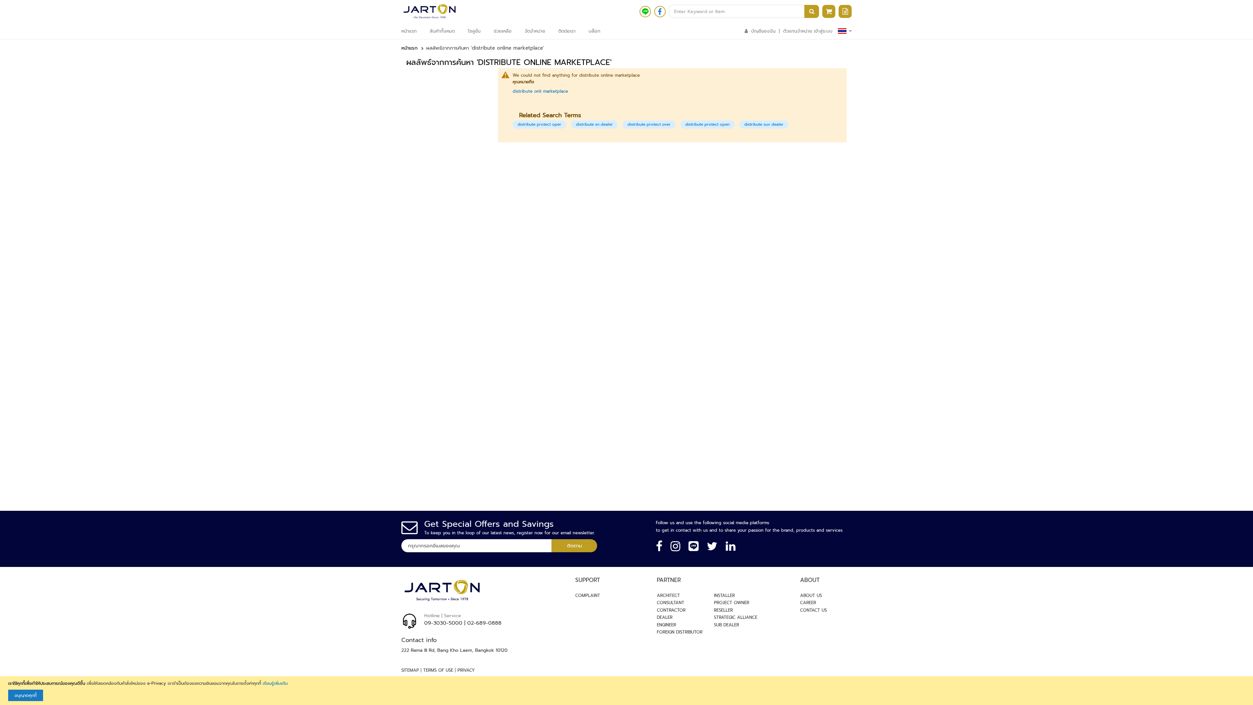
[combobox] (744, 11)
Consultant (670, 603)
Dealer (665, 617)
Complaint (587, 595)
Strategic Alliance (735, 617)
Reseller (723, 610)
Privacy (466, 670)
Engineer (666, 625)
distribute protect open (707, 124)
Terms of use (438, 670)
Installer (724, 595)
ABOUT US (811, 595)
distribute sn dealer (594, 124)
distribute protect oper (539, 124)
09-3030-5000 (443, 623)
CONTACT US (813, 610)
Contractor (671, 610)
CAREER (808, 603)
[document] (627, 690)
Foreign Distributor (680, 632)
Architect (668, 595)
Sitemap (410, 670)
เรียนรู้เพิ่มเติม (275, 683)
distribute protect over (649, 124)
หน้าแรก (409, 48)
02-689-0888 (484, 623)
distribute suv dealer (763, 124)
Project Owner (731, 603)
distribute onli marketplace (540, 91)
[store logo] (429, 11)
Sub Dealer (726, 625)
